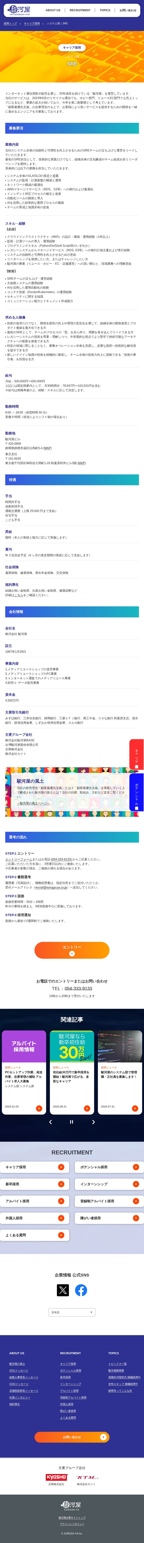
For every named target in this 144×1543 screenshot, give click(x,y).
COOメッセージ (18, 1383)
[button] (50, 1122)
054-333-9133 (78, 988)
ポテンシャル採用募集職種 (137, 792)
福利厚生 (14, 1404)
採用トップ (10, 23)
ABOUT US (53, 10)
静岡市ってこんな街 (120, 1390)
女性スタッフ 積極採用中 (123, 1383)
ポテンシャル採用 (93, 1167)
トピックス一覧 (117, 1363)
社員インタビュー (19, 1397)
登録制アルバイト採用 (97, 1201)
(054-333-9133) (61, 859)
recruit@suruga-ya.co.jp (51, 887)
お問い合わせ (128, 10)
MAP (47, 448)
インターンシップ (93, 1184)
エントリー (72, 947)
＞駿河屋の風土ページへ (33, 803)
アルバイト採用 (17, 1201)
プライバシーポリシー (72, 1524)
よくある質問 (16, 1235)
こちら (18, 595)
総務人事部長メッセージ (23, 1377)
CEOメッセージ (18, 1370)
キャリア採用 (32, 23)
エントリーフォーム (18, 859)
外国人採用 (14, 1218)
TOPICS (105, 10)
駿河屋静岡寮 (116, 1370)
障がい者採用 (90, 1218)
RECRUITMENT (80, 10)
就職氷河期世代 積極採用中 (124, 1377)
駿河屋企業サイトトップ (72, 1517)
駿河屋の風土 (17, 1363)
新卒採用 (12, 1184)
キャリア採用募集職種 (137, 754)
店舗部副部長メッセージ (23, 1390)
